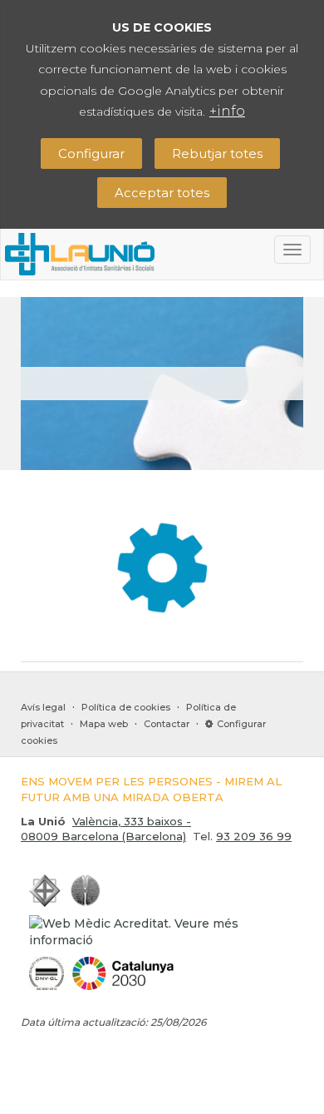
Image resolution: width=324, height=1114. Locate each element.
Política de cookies (125, 707)
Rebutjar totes (217, 153)
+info (227, 111)
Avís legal (43, 707)
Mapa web (104, 724)
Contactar (166, 724)
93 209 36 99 (254, 836)
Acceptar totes (162, 193)
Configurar (91, 153)
